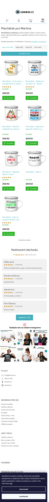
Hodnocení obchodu (24, 249)
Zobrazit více (24, 317)
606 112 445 (8, 379)
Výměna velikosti (7, 407)
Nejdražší (29, 47)
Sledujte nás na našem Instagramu (25, 327)
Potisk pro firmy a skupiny (10, 446)
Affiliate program (7, 424)
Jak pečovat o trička (8, 443)
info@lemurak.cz (10, 375)
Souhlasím (23, 496)
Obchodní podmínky (8, 418)
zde (11, 483)
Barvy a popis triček (8, 440)
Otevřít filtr (24, 54)
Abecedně (37, 47)
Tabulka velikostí (7, 437)
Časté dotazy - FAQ (7, 415)
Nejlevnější (19, 47)
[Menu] (43, 20)
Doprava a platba (7, 404)
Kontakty (4, 413)
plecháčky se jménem (38, 42)
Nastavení (23, 489)
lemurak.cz (8, 382)
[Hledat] (7, 20)
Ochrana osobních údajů (9, 421)
